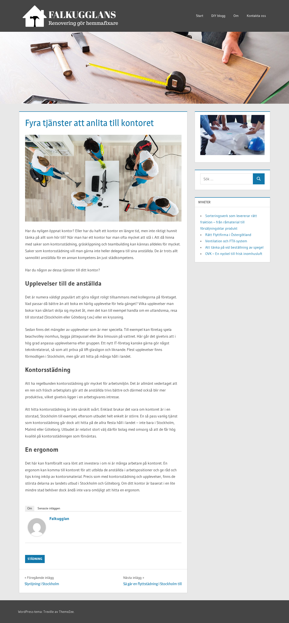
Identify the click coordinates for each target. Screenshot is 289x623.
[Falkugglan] (37, 534)
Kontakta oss (256, 16)
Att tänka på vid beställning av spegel (234, 247)
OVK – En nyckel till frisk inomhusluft (233, 253)
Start (199, 16)
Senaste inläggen (48, 508)
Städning (35, 559)
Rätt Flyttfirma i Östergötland (228, 234)
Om (236, 16)
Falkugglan (59, 518)
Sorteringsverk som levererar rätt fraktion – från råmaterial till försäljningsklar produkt (228, 222)
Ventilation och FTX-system (226, 241)
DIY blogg (218, 16)
